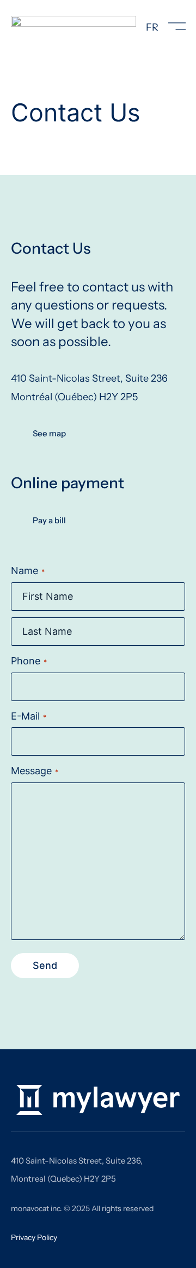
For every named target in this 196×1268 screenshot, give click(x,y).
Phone (29, 661)
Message (34, 770)
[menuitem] (152, 27)
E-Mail (28, 716)
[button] (177, 27)
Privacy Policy (34, 1237)
